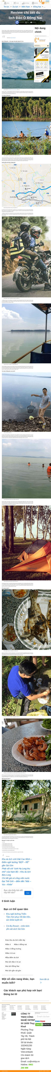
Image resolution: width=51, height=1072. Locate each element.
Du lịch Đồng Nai (13, 37)
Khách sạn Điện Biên (35, 1006)
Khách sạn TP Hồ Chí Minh (43, 1009)
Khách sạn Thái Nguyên (12, 1009)
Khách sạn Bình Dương (43, 1005)
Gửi (27, 893)
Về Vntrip (3, 1012)
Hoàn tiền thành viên (4, 1018)
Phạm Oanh (20, 22)
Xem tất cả (44, 979)
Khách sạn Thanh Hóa (20, 1009)
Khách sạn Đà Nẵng (19, 1006)
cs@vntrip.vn (33, 1061)
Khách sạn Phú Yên (12, 1008)
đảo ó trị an (10, 953)
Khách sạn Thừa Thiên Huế (28, 1009)
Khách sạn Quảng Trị (4, 1009)
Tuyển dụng (3, 1017)
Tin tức (6, 7)
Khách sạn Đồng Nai (43, 1006)
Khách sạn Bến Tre (27, 1005)
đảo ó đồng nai (21, 944)
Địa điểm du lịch (12, 957)
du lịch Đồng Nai (12, 966)
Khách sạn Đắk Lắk (27, 1006)
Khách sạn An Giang (4, 1005)
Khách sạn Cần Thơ (12, 1006)
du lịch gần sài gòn (13, 971)
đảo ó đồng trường (13, 949)
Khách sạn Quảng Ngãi (35, 1008)
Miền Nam (26, 7)
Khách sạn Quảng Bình (20, 1008)
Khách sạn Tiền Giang (35, 1009)
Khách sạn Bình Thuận (4, 1006)
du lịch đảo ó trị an (13, 962)
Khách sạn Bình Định (35, 1005)
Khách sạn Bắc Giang (20, 1005)
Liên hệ (2, 1013)
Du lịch (15, 7)
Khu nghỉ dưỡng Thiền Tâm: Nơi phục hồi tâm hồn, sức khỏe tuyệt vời (18, 917)
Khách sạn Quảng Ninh (43, 1008)
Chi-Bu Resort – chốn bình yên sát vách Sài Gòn (17, 927)
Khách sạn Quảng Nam (28, 1008)
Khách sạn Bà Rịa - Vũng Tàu (12, 1005)
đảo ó (8, 944)
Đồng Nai (37, 7)
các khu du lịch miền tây (15, 940)
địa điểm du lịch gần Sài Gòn (13, 89)
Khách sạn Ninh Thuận (4, 1008)
